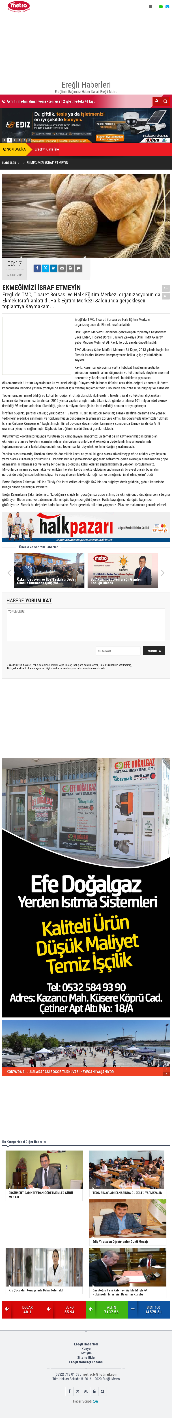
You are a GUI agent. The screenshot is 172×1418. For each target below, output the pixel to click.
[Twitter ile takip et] (78, 1391)
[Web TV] (161, 6)
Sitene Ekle (86, 1358)
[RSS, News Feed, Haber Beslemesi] (86, 1391)
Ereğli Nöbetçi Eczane (86, 1362)
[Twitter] (45, 268)
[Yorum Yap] (78, 268)
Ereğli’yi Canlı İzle (47, 149)
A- (166, 296)
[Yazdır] (70, 268)
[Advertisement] (86, 44)
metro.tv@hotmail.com (99, 1374)
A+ (165, 288)
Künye (86, 1349)
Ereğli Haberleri (86, 1344)
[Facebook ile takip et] (69, 1391)
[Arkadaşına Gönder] (62, 268)
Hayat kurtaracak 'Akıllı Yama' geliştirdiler (39, 101)
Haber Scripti (82, 1401)
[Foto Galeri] (167, 6)
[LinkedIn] (53, 268)
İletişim (86, 1353)
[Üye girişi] (157, 101)
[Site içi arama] (165, 101)
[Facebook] (37, 268)
